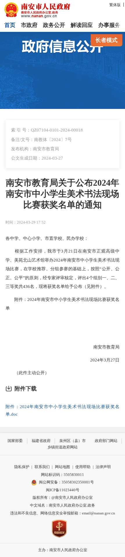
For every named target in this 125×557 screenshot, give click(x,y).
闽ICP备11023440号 (62, 490)
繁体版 (115, 5)
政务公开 (54, 25)
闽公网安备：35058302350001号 (66, 482)
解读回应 (82, 25)
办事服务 (109, 25)
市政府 (29, 25)
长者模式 (106, 40)
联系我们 (42, 467)
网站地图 (62, 467)
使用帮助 (82, 467)
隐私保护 (21, 467)
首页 (9, 25)
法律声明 (103, 467)
